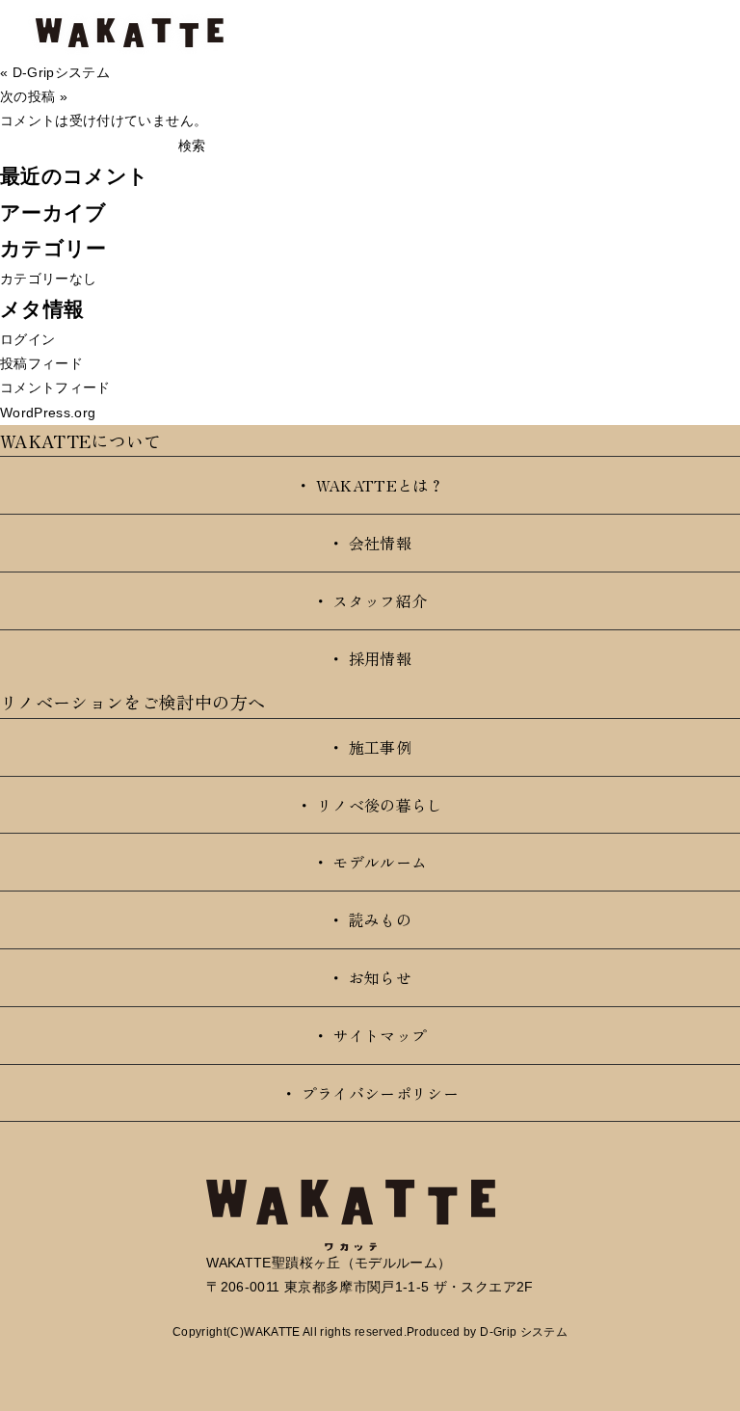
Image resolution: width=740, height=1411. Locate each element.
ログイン (27, 339)
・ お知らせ (370, 977)
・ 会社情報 (370, 542)
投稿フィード (41, 363)
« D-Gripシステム (55, 72)
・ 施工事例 (370, 747)
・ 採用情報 (370, 658)
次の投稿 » (33, 96)
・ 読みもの (370, 919)
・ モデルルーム (370, 861)
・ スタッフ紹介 (370, 600)
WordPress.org (48, 412)
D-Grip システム (524, 1332)
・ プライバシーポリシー (370, 1093)
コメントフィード (55, 387)
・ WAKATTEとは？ (370, 484)
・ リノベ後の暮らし (370, 804)
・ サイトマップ (370, 1035)
